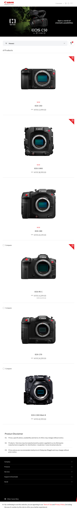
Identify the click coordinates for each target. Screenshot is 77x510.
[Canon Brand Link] (9, 3)
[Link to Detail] (38, 83)
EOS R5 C (39, 291)
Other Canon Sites (13, 499)
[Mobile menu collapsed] (71, 3)
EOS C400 (38, 168)
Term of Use (48, 504)
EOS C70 (38, 354)
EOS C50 (38, 105)
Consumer (59, 3)
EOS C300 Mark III (38, 415)
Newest (11, 43)
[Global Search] (68, 3)
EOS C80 (38, 231)
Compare (8, 245)
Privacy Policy (60, 504)
